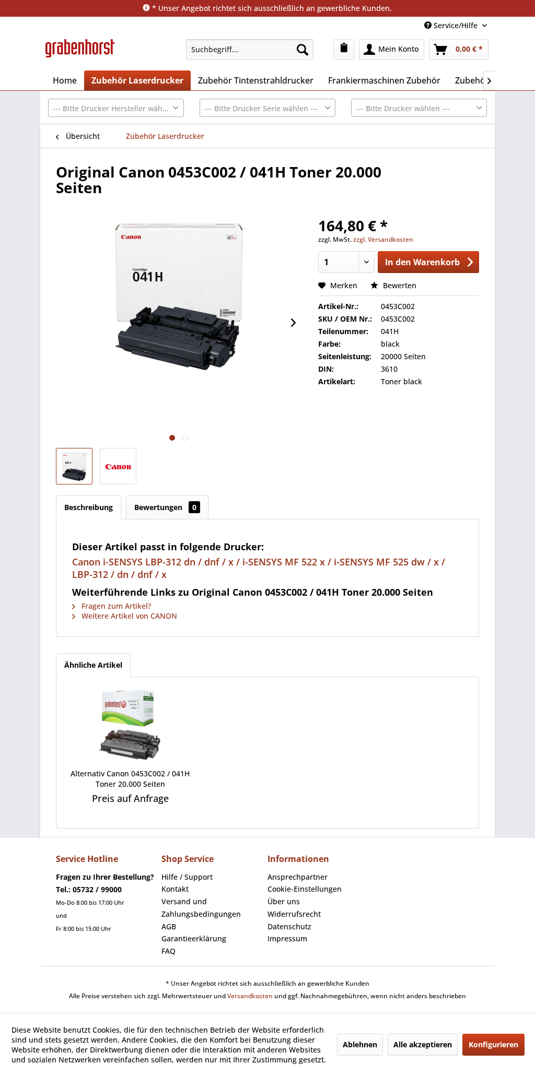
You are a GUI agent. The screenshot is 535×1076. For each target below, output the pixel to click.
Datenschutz (289, 926)
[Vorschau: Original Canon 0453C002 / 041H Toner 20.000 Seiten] (118, 466)
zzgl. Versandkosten (383, 239)
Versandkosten (250, 995)
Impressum (287, 938)
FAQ (168, 951)
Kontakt (175, 889)
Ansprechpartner (298, 877)
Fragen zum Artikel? (115, 606)
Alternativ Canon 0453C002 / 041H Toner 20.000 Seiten (130, 778)
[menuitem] (249, 49)
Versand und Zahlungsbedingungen (201, 907)
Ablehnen (360, 1044)
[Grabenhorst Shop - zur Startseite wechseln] (79, 52)
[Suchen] (302, 49)
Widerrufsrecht (294, 914)
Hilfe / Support (187, 877)
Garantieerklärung (193, 938)
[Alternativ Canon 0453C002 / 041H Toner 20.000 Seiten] (130, 726)
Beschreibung (88, 507)
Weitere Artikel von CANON (128, 616)
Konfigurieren (493, 1044)
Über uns (284, 901)
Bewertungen (165, 507)
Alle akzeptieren (422, 1044)
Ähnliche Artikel (93, 665)
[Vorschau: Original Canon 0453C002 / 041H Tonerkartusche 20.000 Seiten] (74, 466)
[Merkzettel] (343, 49)
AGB (168, 926)
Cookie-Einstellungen (305, 889)
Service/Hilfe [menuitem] (456, 25)
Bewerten (398, 285)
